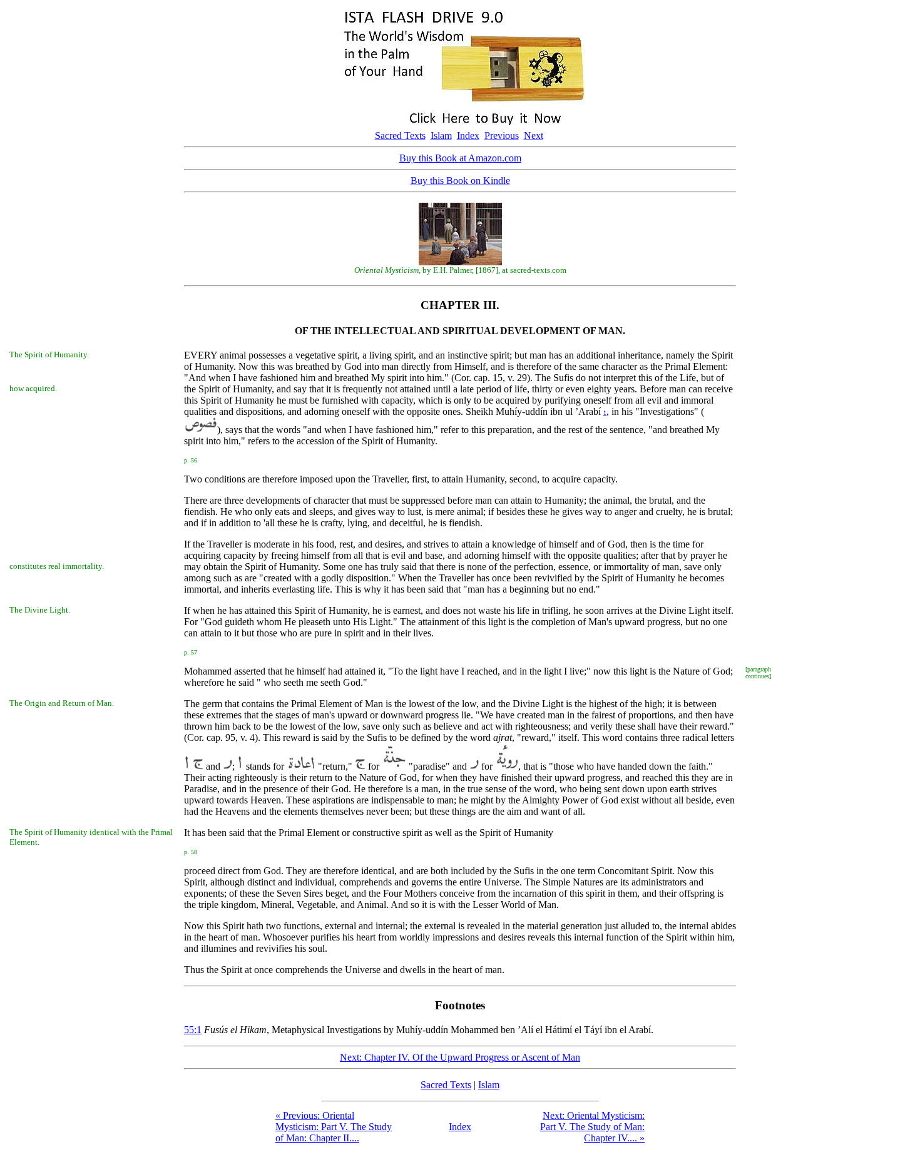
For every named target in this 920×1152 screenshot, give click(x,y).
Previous (501, 135)
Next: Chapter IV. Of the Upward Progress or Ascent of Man (460, 1057)
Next (533, 135)
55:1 (193, 1029)
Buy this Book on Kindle (460, 180)
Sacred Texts (400, 135)
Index (468, 135)
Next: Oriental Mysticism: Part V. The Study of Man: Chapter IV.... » (592, 1126)
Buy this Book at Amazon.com (460, 158)
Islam (441, 135)
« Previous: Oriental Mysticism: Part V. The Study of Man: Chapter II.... (333, 1126)
